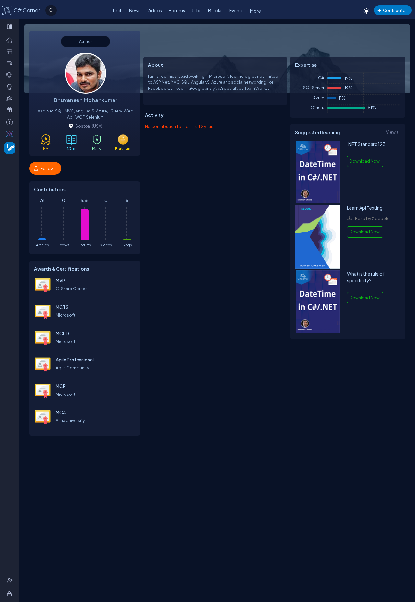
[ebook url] (317, 173)
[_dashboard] (10, 51)
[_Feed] (10, 39)
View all (393, 132)
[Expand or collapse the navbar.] (10, 26)
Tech (117, 10)
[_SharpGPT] (10, 133)
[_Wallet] (10, 63)
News (135, 10)
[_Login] (10, 593)
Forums (177, 10)
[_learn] (10, 74)
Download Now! (365, 161)
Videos (154, 10)
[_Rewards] (10, 122)
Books (215, 10)
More (255, 11)
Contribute (394, 10)
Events (236, 10)
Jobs (197, 10)
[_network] (10, 98)
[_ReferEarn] (10, 109)
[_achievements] (10, 87)
